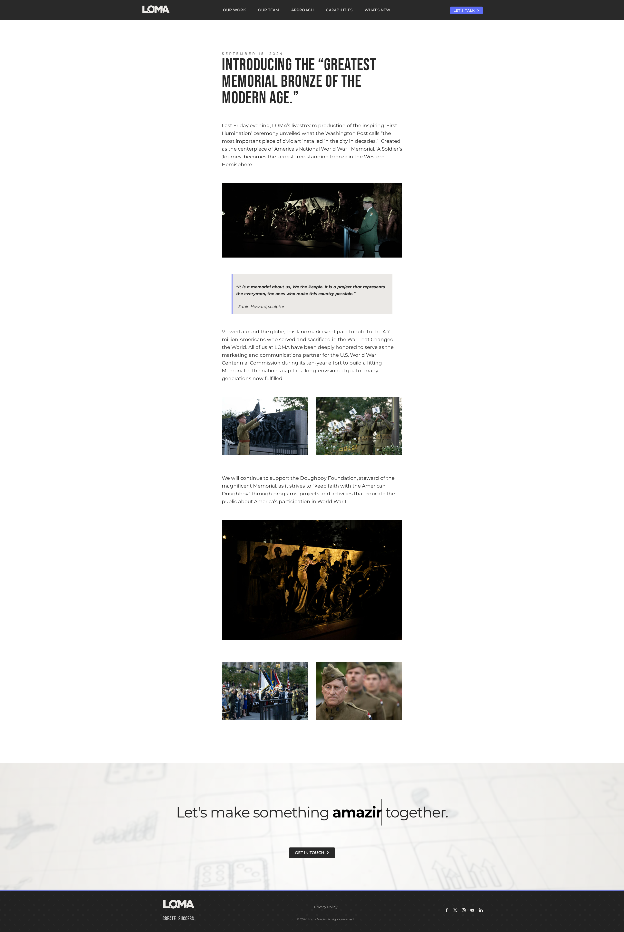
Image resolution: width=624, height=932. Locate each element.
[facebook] (446, 910)
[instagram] (464, 910)
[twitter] (455, 910)
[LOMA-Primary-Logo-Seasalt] (156, 5)
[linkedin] (481, 910)
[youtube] (472, 910)
